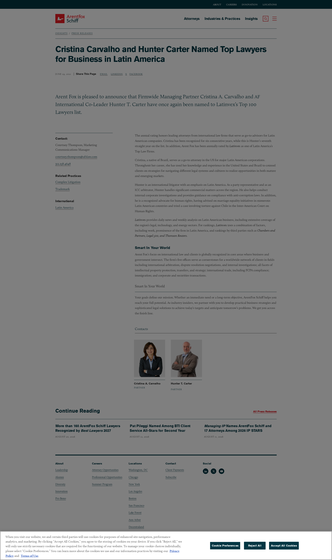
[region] (166, 545)
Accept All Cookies (284, 545)
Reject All (254, 545)
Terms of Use (29, 556)
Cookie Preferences (225, 545)
